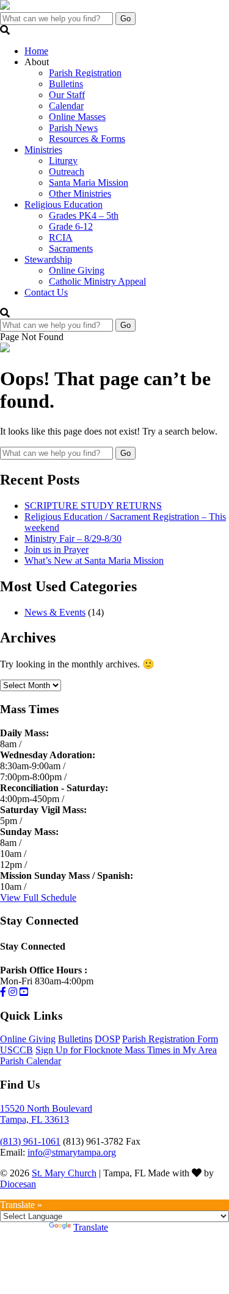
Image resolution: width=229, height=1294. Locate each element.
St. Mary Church (64, 1173)
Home (36, 51)
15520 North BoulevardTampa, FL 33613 (46, 1114)
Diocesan (18, 1184)
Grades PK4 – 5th (83, 215)
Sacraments (71, 248)
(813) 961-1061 (30, 1141)
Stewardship (48, 259)
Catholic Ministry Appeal (97, 281)
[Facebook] (3, 992)
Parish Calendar (30, 1061)
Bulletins (66, 84)
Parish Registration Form (170, 1039)
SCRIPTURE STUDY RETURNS (93, 505)
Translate (90, 1227)
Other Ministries (80, 193)
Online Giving (76, 270)
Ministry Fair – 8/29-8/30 (73, 538)
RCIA (61, 237)
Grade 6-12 (71, 226)
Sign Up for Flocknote (80, 1050)
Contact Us (46, 292)
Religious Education (63, 204)
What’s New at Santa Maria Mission (94, 560)
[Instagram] (13, 992)
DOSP (107, 1039)
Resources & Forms (87, 138)
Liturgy (63, 160)
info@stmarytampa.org (71, 1152)
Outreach (66, 171)
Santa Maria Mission (88, 182)
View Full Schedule (38, 897)
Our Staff (67, 95)
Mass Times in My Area (171, 1050)
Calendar (66, 106)
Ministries (43, 149)
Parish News (73, 128)
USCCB (16, 1050)
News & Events (54, 612)
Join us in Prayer (56, 549)
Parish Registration (85, 73)
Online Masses (77, 117)
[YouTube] (24, 992)
